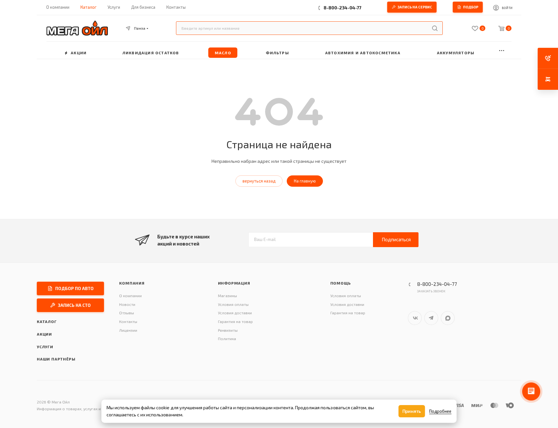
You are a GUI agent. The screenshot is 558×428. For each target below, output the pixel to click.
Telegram (431, 318)
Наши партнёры (56, 359)
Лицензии (128, 330)
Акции (44, 334)
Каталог (47, 321)
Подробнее (440, 411)
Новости (127, 304)
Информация (234, 283)
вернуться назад (259, 180)
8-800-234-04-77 (342, 7)
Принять (411, 411)
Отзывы (126, 312)
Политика (227, 338)
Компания (131, 283)
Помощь (340, 283)
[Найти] (435, 28)
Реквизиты (228, 330)
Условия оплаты (233, 304)
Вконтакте (415, 318)
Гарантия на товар (235, 321)
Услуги (45, 346)
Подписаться (396, 239)
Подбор (470, 7)
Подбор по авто (74, 288)
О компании (130, 295)
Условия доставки (235, 312)
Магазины (227, 295)
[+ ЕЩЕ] (502, 50)
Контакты (128, 321)
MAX (448, 318)
